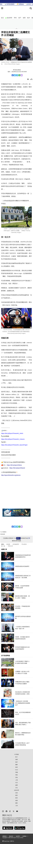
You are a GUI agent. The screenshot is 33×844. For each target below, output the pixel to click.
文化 (16, 787)
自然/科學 (16, 790)
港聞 (24, 18)
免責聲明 (18, 836)
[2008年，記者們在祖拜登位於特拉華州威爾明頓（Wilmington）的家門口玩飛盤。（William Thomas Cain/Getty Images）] (16, 217)
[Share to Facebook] (13, 75)
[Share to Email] (22, 75)
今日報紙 (16, 754)
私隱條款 (24, 836)
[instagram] (3, 811)
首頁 (2, 18)
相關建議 (4, 836)
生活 (16, 782)
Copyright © (5, 837)
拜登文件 (10, 546)
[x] (13, 811)
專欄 (16, 772)
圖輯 (16, 803)
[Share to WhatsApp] (19, 75)
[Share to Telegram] (17, 75)
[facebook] (6, 811)
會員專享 (9, 18)
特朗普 (8, 544)
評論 (16, 777)
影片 (16, 757)
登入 (18, 538)
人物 (16, 780)
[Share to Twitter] (15, 75)
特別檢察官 (16, 544)
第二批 (3, 546)
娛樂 (16, 800)
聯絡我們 (11, 836)
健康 (16, 785)
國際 (16, 764)
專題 (16, 775)
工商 (16, 805)
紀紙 (16, 792)
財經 (16, 767)
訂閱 (28, 538)
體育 (16, 795)
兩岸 (28, 18)
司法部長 (24, 544)
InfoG (16, 769)
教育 (16, 798)
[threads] (10, 811)
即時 (15, 18)
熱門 (19, 18)
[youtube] (17, 811)
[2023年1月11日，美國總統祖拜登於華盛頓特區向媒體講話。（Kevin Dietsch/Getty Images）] (16, 49)
